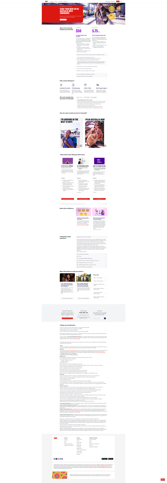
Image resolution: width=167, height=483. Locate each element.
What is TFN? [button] (79, 256)
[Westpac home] (46, 1)
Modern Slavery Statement (93, 446)
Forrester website (77, 338)
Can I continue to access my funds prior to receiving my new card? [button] (88, 260)
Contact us (66, 439)
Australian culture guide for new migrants (99, 285)
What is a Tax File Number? (98, 277)
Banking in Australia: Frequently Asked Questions (99, 297)
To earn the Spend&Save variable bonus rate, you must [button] (86, 74)
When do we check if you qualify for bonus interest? (86, 70)
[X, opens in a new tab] (56, 459)
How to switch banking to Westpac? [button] (83, 254)
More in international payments (67, 298)
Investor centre (79, 442)
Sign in (118, 1)
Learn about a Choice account (67, 318)
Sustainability (79, 446)
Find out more (99, 198)
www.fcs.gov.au (62, 407)
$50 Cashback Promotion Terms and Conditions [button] (85, 76)
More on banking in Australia (81, 251)
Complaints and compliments (69, 445)
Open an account (63, 19)
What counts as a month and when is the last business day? (87, 66)
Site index (90, 445)
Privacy (90, 442)
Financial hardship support (68, 443)
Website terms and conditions (94, 443)
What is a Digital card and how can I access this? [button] (85, 262)
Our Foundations (79, 451)
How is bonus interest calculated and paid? (85, 68)
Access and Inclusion (92, 439)
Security (90, 440)
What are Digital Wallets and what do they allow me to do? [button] (86, 264)
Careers (78, 440)
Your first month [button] (93, 97)
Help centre (65, 1)
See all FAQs (84, 51)
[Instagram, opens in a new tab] (62, 459)
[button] (81, 146)
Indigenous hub (79, 448)
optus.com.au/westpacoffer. (100, 352)
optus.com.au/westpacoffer (72, 350)
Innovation (78, 454)
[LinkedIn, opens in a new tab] (60, 459)
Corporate (60, 1)
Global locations (79, 452)
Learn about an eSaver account (68, 198)
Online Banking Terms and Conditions (77, 410)
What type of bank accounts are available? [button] (84, 236)
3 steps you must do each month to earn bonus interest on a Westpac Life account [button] (90, 54)
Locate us (65, 440)
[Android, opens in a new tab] (105, 459)
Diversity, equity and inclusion (81, 449)
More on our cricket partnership (83, 298)
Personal (51, 1)
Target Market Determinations (105, 466)
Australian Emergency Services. (98, 107)
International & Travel (63, 6)
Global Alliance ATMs (87, 91)
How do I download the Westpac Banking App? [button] (84, 258)
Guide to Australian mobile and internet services (99, 289)
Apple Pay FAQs (93, 421)
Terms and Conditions (90, 466)
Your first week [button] (86, 97)
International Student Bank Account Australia (98, 293)
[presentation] (106, 204)
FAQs (65, 442)
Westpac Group (79, 439)
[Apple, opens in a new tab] (110, 459)
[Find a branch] (105, 318)
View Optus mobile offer (83, 198)
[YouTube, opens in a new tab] (58, 459)
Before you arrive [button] (79, 97)
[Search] (121, 1)
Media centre (79, 443)
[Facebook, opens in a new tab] (54, 459)
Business (56, 1)
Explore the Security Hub (97, 229)
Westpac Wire (79, 445)
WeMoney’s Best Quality (82, 225)
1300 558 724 (83, 312)
